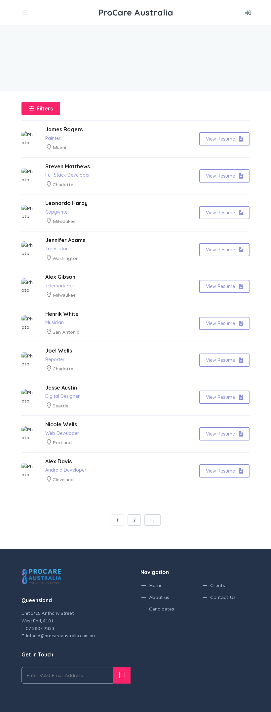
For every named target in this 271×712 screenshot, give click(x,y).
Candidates (161, 609)
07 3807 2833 (40, 628)
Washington (66, 258)
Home (156, 585)
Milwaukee (64, 221)
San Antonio (66, 332)
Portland (62, 442)
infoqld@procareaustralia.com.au (60, 636)
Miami (59, 147)
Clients (217, 585)
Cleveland (63, 479)
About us (159, 597)
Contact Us (223, 597)
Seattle (60, 406)
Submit (122, 675)
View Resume (220, 139)
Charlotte (63, 185)
